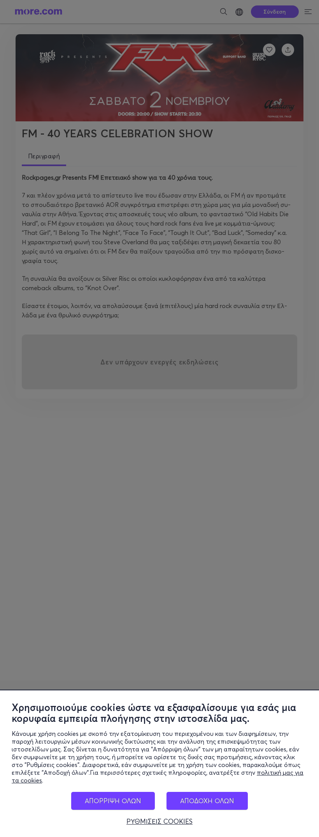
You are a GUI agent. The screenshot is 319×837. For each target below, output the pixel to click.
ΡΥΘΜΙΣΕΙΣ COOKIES (159, 821)
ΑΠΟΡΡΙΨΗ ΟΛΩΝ (113, 801)
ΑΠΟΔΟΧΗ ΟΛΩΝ (207, 801)
